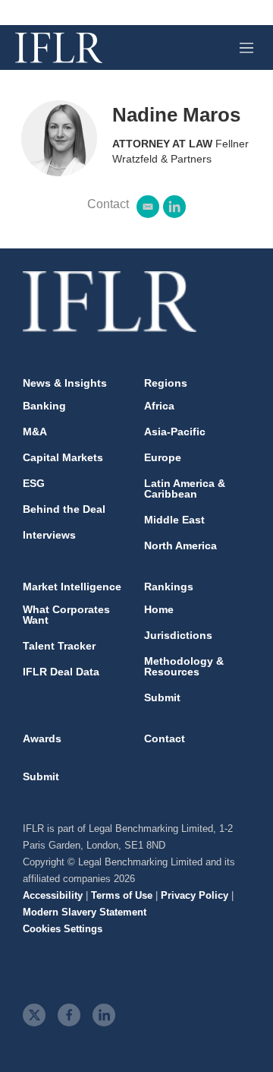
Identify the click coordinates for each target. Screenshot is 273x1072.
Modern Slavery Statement (84, 912)
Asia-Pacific (175, 431)
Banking (44, 405)
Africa (159, 405)
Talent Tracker (59, 645)
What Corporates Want (66, 614)
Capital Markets (63, 457)
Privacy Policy (194, 895)
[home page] (58, 48)
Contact (164, 738)
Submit (162, 697)
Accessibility (53, 895)
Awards (42, 738)
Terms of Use (121, 895)
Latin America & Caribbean (184, 488)
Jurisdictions (178, 635)
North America (180, 545)
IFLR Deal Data (61, 671)
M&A (35, 431)
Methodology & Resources (184, 666)
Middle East (174, 519)
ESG (34, 483)
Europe (162, 457)
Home (159, 609)
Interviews (49, 535)
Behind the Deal (64, 509)
